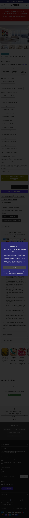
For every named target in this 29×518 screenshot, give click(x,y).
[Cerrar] (26, 244)
